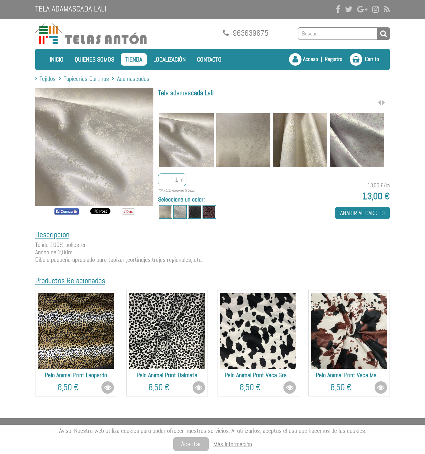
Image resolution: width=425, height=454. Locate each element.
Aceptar (191, 443)
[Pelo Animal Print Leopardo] (76, 331)
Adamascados (133, 78)
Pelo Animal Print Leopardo (76, 375)
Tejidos (48, 78)
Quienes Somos (94, 59)
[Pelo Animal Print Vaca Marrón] (349, 331)
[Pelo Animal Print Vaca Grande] (258, 331)
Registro (333, 59)
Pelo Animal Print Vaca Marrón (349, 375)
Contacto (209, 59)
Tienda (133, 59)
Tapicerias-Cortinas (86, 78)
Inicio (56, 59)
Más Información (232, 444)
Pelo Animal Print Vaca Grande (258, 375)
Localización (169, 59)
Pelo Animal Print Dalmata (167, 375)
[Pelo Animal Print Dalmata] (167, 331)
